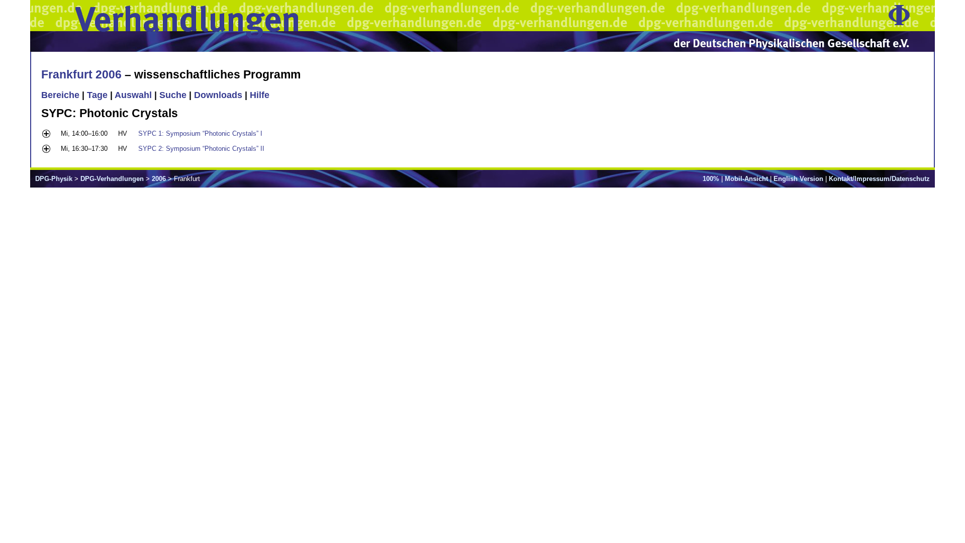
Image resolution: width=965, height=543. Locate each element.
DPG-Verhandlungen (112, 179)
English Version (798, 179)
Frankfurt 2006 (81, 74)
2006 (159, 179)
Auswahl (133, 95)
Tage (97, 95)
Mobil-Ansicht (746, 179)
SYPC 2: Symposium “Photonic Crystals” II (201, 148)
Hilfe (259, 95)
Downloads (218, 95)
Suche (172, 95)
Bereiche (60, 95)
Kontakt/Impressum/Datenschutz (879, 179)
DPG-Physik (53, 179)
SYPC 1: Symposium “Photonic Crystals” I (200, 133)
